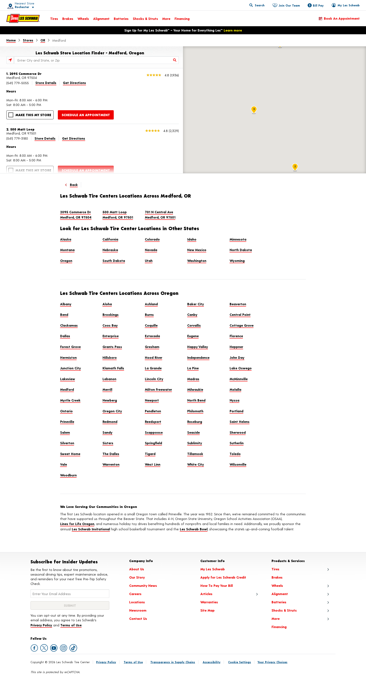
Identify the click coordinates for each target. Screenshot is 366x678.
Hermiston (68, 357)
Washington (196, 261)
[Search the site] (257, 5)
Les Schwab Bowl (194, 529)
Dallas (65, 336)
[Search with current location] (10, 60)
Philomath (195, 411)
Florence (236, 336)
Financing (182, 19)
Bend (64, 314)
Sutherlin (237, 443)
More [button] (276, 618)
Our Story (137, 577)
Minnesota (238, 239)
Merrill (107, 389)
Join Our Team (289, 5)
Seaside (193, 432)
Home (11, 40)
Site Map (207, 610)
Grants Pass (112, 347)
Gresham (152, 347)
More (166, 19)
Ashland (151, 304)
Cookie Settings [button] (239, 662)
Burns (149, 314)
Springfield (153, 443)
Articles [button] (206, 594)
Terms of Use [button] (71, 625)
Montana (67, 250)
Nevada (151, 250)
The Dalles (111, 454)
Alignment (101, 19)
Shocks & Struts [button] (284, 610)
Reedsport (153, 421)
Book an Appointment (342, 18)
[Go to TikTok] (73, 648)
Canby (192, 314)
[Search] (175, 60)
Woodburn (68, 475)
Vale (63, 464)
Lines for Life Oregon (77, 524)
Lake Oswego (241, 368)
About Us (136, 569)
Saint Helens (240, 421)
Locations (137, 602)
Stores (28, 40)
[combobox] (96, 60)
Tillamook (195, 454)
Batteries (121, 19)
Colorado (152, 239)
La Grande (153, 368)
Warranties (209, 602)
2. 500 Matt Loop (20, 129)
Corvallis (194, 325)
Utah (148, 261)
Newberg (110, 400)
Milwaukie (195, 389)
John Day (237, 357)
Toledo (235, 454)
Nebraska (110, 250)
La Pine (193, 368)
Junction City (70, 368)
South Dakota (114, 261)
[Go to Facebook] (34, 648)
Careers (135, 594)
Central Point (240, 314)
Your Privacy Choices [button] (272, 662)
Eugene (193, 336)
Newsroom (137, 610)
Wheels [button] (277, 585)
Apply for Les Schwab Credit (223, 577)
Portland (236, 411)
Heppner (236, 347)
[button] (19, 5)
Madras (193, 379)
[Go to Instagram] (63, 648)
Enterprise (111, 336)
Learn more (233, 30)
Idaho (191, 239)
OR (42, 40)
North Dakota (241, 250)
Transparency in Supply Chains (172, 662)
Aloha (107, 304)
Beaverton (238, 304)
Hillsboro (110, 357)
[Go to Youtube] (54, 648)
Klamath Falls (113, 368)
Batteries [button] (279, 602)
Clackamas (69, 325)
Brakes (67, 19)
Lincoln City (154, 379)
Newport (152, 400)
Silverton (67, 443)
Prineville (67, 421)
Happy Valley (197, 347)
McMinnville (239, 379)
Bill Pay (318, 5)
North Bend (196, 400)
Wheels (83, 19)
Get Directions (74, 83)
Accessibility (211, 662)
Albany (65, 304)
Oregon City (112, 411)
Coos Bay (110, 325)
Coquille (151, 325)
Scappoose (154, 432)
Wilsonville (238, 464)
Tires (54, 19)
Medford (67, 389)
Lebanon (109, 379)
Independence (198, 357)
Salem (65, 432)
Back (74, 185)
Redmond (110, 421)
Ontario (66, 411)
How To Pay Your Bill (216, 585)
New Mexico (196, 250)
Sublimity (194, 443)
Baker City (195, 304)
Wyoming (237, 261)
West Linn (152, 464)
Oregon (66, 261)
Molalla (235, 389)
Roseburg (194, 421)
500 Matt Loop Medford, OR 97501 (118, 214)
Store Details (45, 83)
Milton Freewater (158, 389)
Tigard (150, 454)
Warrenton (111, 464)
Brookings (111, 314)
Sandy (107, 432)
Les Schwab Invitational (91, 529)
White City (195, 464)
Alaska (65, 239)
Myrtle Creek (70, 400)
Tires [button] (275, 569)
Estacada (152, 336)
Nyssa (234, 400)
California (110, 239)
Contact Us (138, 618)
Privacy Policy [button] (41, 625)
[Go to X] (44, 648)
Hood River (153, 357)
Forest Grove (70, 347)
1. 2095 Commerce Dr (24, 74)
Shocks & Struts (145, 19)
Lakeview (67, 379)
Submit (70, 605)
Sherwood (238, 432)
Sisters (108, 443)
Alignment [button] (280, 594)
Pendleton (153, 411)
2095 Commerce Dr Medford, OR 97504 (76, 214)
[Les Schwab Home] (23, 18)
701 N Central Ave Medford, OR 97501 (160, 214)
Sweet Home (70, 454)
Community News (143, 585)
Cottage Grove (242, 325)
